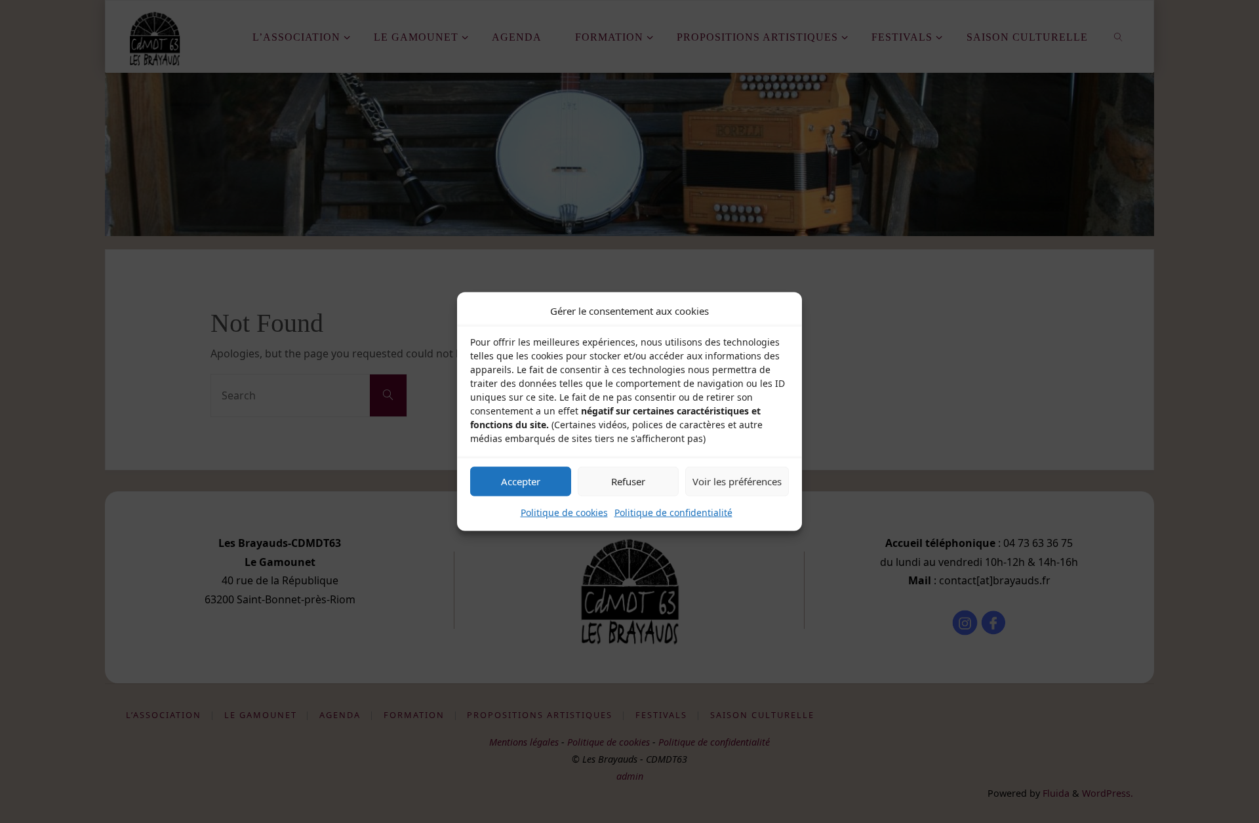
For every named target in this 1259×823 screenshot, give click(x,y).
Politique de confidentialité (673, 512)
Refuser (628, 481)
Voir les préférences (737, 481)
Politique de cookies (564, 512)
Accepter (520, 481)
